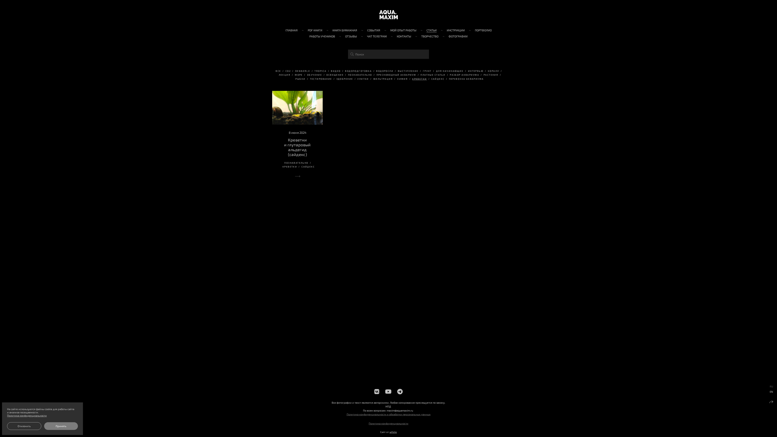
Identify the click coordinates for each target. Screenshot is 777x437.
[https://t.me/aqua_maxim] (400, 391)
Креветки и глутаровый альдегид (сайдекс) (297, 147)
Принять (61, 426)
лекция (285, 74)
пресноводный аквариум (396, 74)
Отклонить (24, 426)
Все (278, 71)
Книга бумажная (344, 30)
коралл (493, 71)
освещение (335, 74)
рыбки (300, 78)
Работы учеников (322, 36)
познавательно (360, 74)
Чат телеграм (377, 36)
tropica (320, 71)
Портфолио (483, 30)
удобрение (344, 78)
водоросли (384, 71)
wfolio (393, 432)
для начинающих (450, 71)
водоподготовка (358, 71)
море (299, 74)
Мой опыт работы (403, 30)
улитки (363, 78)
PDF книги (315, 30)
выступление (408, 71)
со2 (288, 71)
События (373, 30)
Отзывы (351, 36)
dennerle (302, 71)
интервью (475, 71)
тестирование (321, 78)
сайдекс (438, 78)
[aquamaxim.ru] (388, 14)
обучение (314, 74)
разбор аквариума (464, 74)
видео (336, 71)
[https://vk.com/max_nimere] (376, 391)
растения (491, 74)
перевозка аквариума (466, 78)
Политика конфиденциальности (388, 423)
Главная (292, 30)
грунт (427, 71)
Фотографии (458, 36)
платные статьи (432, 74)
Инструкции (456, 30)
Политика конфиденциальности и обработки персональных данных (389, 414)
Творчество (429, 36)
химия (402, 78)
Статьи (432, 30)
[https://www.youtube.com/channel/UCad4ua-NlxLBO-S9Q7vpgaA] (388, 391)
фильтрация (383, 78)
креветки (419, 78)
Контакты (404, 36)
